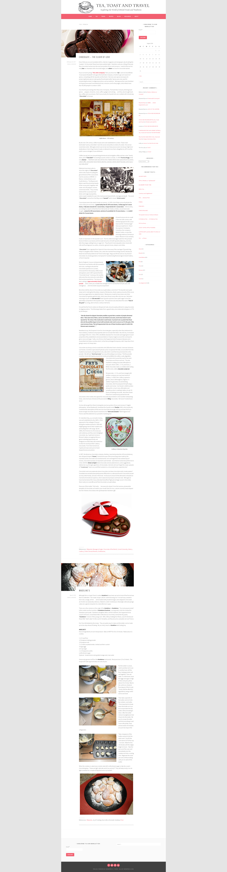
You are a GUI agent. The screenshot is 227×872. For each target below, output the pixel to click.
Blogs (119, 16)
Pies (140, 261)
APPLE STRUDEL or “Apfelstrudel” (147, 180)
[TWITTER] (111, 865)
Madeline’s (84, 590)
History (130, 549)
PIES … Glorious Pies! (144, 197)
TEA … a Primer (142, 238)
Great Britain (142, 257)
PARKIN (140, 202)
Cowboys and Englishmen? (145, 193)
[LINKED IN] (118, 865)
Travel (103, 16)
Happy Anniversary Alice (150, 139)
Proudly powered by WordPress (103, 869)
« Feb (140, 76)
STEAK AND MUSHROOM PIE (151, 126)
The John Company (99, 73)
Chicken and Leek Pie (151, 122)
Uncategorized (142, 283)
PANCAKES (141, 206)
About (136, 16)
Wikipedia (89, 549)
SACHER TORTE (142, 176)
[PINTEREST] (115, 865)
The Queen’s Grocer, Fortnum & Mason (148, 215)
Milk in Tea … (142, 189)
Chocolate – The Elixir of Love (94, 57)
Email (140, 30)
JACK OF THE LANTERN (153, 109)
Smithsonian (101, 551)
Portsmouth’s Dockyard (153, 98)
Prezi (122, 820)
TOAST (149, 147)
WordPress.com (129, 869)
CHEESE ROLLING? (143, 210)
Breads (140, 253)
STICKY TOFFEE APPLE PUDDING (147, 227)
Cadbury (81, 551)
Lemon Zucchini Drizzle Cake (150, 143)
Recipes (111, 16)
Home (90, 16)
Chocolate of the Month (110, 549)
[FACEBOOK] (108, 865)
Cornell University (123, 549)
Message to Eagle (98, 549)
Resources (127, 16)
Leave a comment (71, 64)
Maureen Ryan (142, 103)
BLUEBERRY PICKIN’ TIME (145, 185)
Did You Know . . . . (143, 223)
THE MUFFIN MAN (155, 132)
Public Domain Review (91, 551)
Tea (96, 16)
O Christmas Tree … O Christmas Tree (148, 219)
